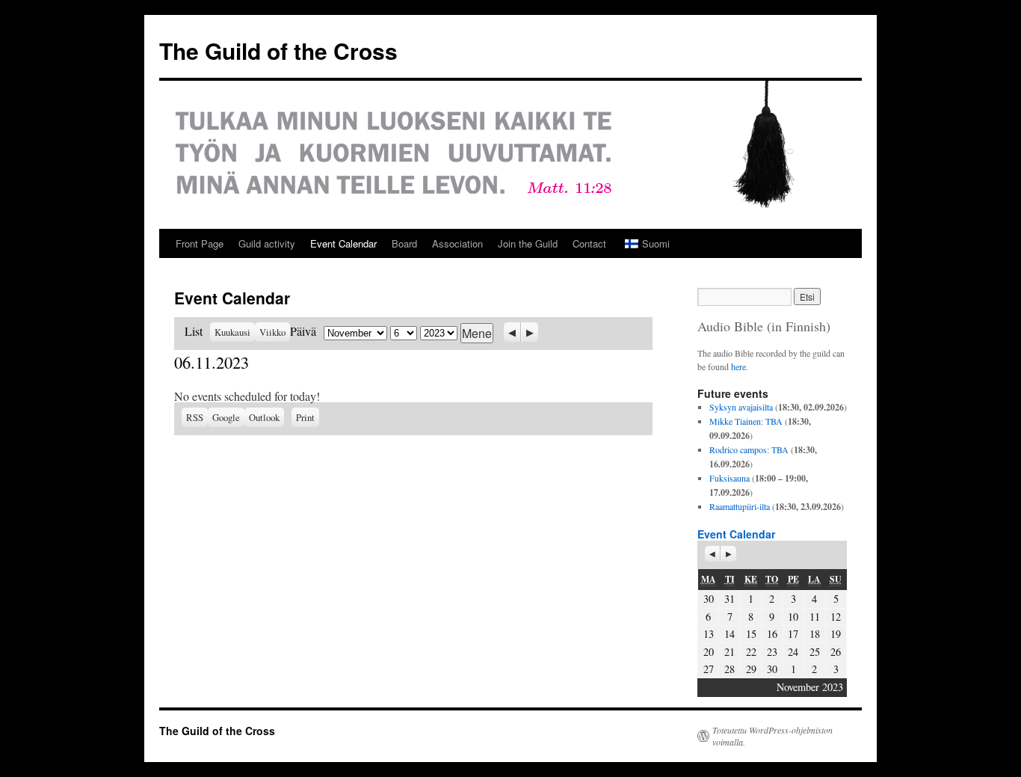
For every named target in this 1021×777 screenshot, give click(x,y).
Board (404, 243)
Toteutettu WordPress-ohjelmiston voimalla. (772, 736)
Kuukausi (232, 332)
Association (457, 243)
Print (307, 416)
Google (228, 417)
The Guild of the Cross (278, 50)
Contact (589, 243)
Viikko (272, 332)
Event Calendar (343, 243)
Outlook (266, 417)
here (738, 366)
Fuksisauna (729, 478)
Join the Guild (528, 243)
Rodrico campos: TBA (749, 449)
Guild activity (266, 243)
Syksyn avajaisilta (741, 407)
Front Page (199, 243)
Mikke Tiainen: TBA (746, 421)
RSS (194, 417)
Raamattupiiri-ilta (739, 506)
